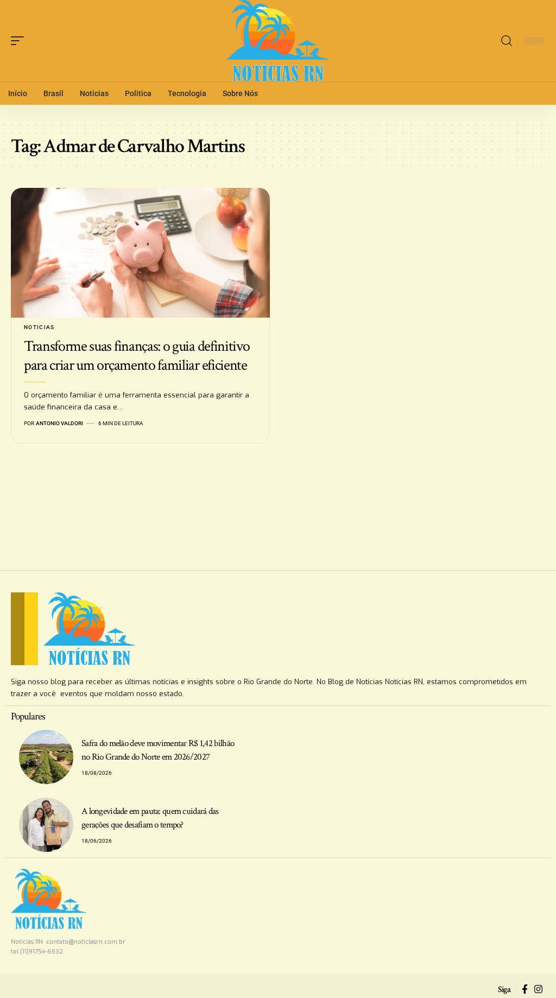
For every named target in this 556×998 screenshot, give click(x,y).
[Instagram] (538, 989)
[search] (506, 40)
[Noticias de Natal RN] (278, 40)
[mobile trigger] (20, 40)
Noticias (39, 327)
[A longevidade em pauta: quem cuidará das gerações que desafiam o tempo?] (46, 825)
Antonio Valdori (59, 423)
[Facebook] (524, 989)
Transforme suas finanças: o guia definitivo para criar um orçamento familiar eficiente (137, 355)
